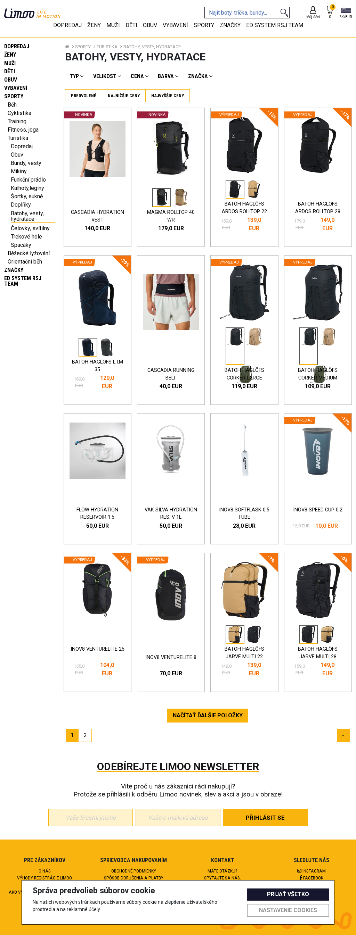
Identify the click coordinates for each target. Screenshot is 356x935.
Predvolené (83, 95)
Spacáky (21, 245)
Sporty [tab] (204, 25)
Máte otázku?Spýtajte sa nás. (222, 874)
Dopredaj (16, 46)
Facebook (312, 877)
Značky (13, 270)
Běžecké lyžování (29, 253)
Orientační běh (25, 261)
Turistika (18, 138)
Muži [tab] (113, 25)
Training (17, 121)
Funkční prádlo (28, 179)
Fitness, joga (23, 129)
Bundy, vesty (26, 163)
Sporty (13, 96)
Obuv (10, 79)
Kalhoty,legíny (27, 188)
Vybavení (15, 88)
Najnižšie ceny (124, 95)
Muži (10, 63)
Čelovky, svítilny (30, 228)
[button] (346, 13)
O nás (45, 871)
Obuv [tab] (150, 25)
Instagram (313, 871)
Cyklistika (19, 113)
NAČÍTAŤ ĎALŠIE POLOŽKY (208, 715)
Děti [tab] (131, 25)
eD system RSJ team (22, 281)
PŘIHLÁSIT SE (265, 817)
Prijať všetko (288, 894)
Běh (12, 104)
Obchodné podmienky (133, 871)
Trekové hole (26, 236)
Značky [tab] (230, 25)
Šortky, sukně (27, 196)
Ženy (10, 54)
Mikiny (19, 171)
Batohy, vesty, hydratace (27, 216)
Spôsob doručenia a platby (133, 877)
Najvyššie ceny (167, 95)
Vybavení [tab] (175, 25)
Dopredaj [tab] (67, 25)
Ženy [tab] (94, 25)
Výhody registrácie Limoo (44, 877)
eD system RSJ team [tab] (274, 25)
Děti (9, 71)
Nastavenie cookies (288, 910)
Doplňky (21, 204)
